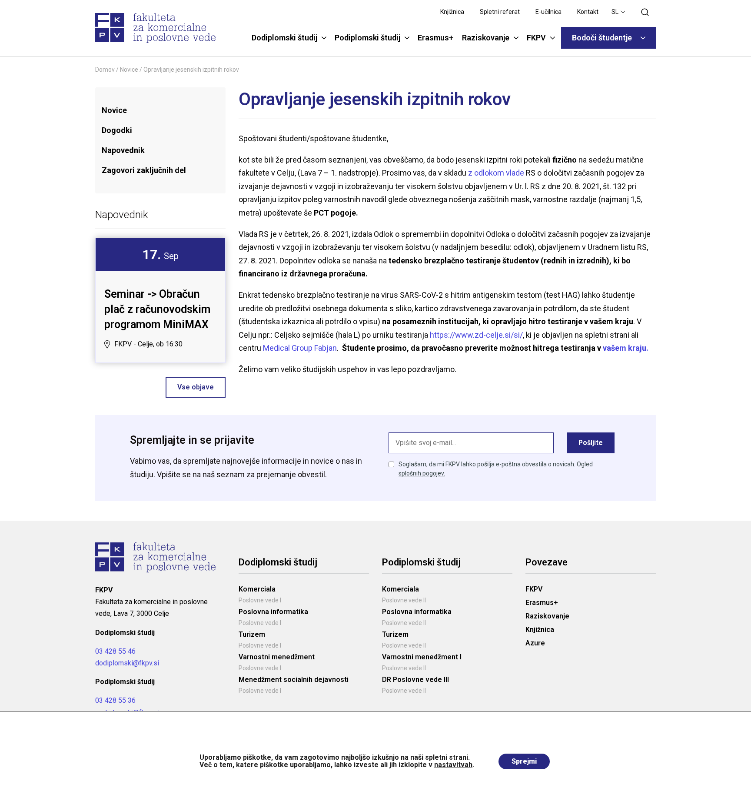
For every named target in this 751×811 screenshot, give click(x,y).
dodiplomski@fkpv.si (127, 663)
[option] (160, 300)
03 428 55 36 (115, 700)
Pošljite (590, 443)
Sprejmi (524, 761)
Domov (105, 69)
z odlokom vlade (497, 172)
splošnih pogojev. (422, 473)
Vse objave (195, 387)
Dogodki (117, 130)
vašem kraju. (625, 347)
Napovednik (123, 150)
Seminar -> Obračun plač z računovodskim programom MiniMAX (157, 309)
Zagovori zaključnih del (144, 170)
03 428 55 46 (115, 651)
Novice (129, 69)
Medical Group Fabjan (300, 347)
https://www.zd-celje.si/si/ (476, 334)
